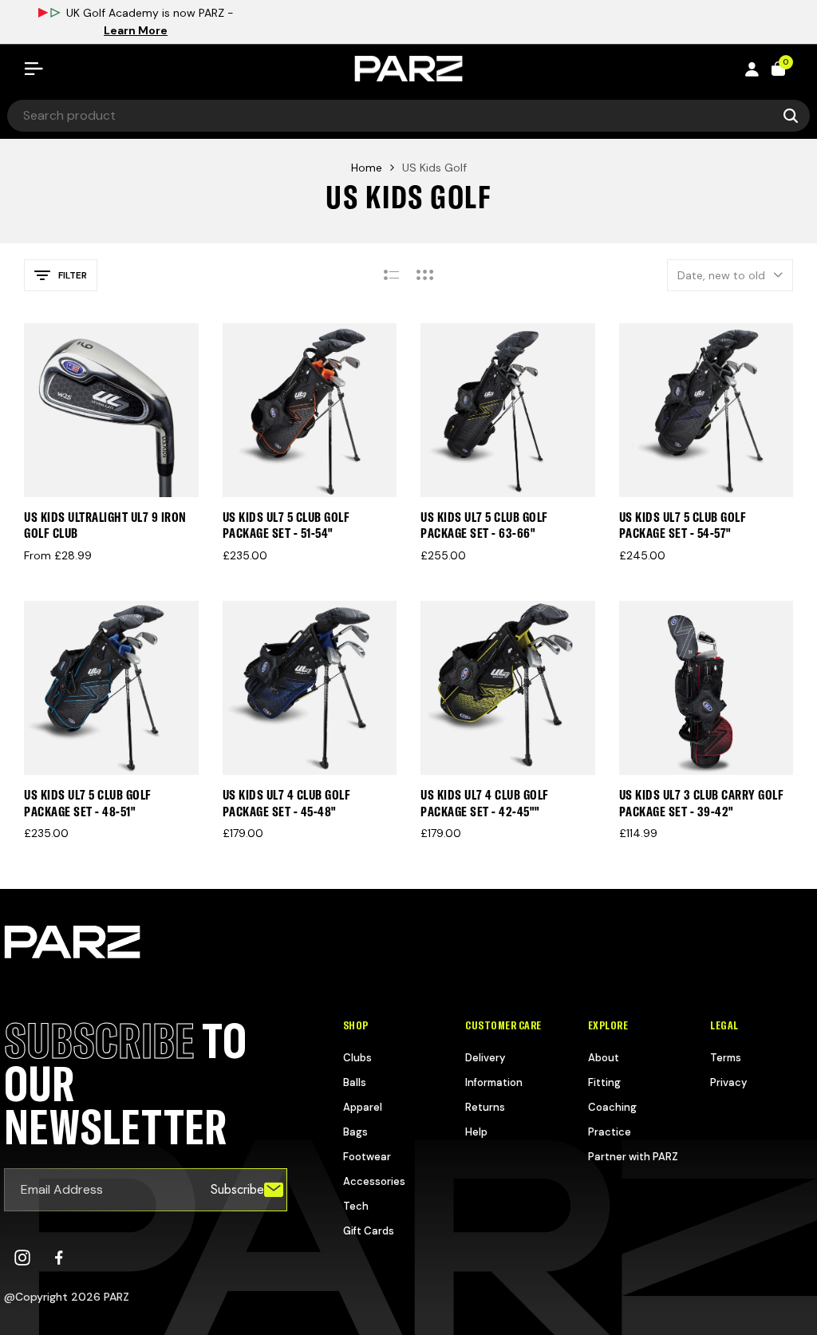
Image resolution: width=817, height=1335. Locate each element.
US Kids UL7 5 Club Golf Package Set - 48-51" (88, 803)
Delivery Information (494, 1070)
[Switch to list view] (391, 275)
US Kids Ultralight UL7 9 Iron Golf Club (105, 525)
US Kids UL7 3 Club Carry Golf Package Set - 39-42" (701, 803)
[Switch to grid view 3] (425, 275)
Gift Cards (368, 1231)
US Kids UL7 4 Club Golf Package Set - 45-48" (287, 803)
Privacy (728, 1082)
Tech (356, 1206)
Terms (725, 1057)
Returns (485, 1107)
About (603, 1057)
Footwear (367, 1156)
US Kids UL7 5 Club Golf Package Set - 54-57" (683, 525)
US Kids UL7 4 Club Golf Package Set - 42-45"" (484, 803)
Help (476, 1132)
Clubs (357, 1057)
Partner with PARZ (633, 1156)
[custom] (22, 1258)
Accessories (374, 1181)
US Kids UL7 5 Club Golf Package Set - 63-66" (484, 525)
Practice (609, 1132)
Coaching (612, 1107)
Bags (355, 1132)
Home (366, 167)
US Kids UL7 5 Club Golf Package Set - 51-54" (286, 525)
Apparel (362, 1107)
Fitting (604, 1082)
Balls (354, 1082)
